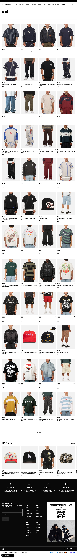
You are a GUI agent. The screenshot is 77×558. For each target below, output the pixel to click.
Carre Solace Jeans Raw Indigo (27, 84)
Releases (54, 4)
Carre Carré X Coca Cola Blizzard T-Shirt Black (65, 319)
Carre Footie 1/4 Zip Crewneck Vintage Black (29, 185)
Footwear (39, 4)
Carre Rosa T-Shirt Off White (26, 385)
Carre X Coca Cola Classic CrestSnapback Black (47, 353)
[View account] (72, 4)
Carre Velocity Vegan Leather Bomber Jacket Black (47, 286)
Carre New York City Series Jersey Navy (9, 84)
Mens (19, 4)
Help (37, 505)
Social (38, 522)
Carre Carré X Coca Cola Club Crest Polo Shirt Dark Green (10, 286)
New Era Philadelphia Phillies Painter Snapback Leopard (64, 473)
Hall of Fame (28, 526)
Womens (23, 4)
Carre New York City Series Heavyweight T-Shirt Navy (65, 52)
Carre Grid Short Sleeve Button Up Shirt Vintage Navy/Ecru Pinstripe (10, 52)
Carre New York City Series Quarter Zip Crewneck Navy (28, 52)
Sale (58, 4)
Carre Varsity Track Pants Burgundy (46, 185)
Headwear (33, 4)
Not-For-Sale (28, 516)
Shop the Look (28, 527)
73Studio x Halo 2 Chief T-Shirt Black (46, 472)
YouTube (37, 530)
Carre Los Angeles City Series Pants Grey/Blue (28, 152)
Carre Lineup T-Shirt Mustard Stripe (9, 419)
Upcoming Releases (29, 515)
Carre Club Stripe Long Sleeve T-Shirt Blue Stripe (65, 420)
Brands (44, 4)
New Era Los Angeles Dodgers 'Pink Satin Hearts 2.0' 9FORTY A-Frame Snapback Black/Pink (28, 473)
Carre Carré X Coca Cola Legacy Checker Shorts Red (47, 319)
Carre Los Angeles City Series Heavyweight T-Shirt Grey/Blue (47, 119)
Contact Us (28, 530)
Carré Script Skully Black (44, 218)
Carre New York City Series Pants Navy (64, 84)
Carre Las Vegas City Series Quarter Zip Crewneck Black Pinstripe (9, 219)
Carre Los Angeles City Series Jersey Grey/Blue (64, 186)
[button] (74, 4)
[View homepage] (6, 4)
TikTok (37, 533)
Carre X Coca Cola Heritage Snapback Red (29, 352)
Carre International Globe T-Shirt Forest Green (29, 420)
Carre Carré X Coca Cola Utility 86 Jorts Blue (65, 219)
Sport (27, 512)
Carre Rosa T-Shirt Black (7, 385)
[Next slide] (75, 460)
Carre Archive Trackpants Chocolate (46, 151)
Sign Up (5, 519)
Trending (49, 4)
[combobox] (65, 4)
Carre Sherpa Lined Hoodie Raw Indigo (46, 51)
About (27, 522)
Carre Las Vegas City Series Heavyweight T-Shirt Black (47, 85)
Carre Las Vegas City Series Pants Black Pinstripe (10, 186)
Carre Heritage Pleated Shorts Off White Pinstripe (65, 386)
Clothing (28, 4)
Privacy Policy (28, 532)
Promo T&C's (28, 536)
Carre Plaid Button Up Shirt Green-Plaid (47, 385)
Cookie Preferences (38, 519)
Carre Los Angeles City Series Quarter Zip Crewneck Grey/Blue (10, 152)
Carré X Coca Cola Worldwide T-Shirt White (65, 285)
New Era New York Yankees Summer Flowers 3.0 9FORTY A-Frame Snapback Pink (10, 473)
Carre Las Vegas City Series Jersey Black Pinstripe (28, 219)
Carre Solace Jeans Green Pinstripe (27, 118)
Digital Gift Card (29, 513)
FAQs (37, 512)
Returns (37, 507)
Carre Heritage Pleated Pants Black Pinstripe (46, 420)
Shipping (37, 508)
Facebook (38, 524)
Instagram (38, 527)
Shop (27, 505)
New (17, 4)
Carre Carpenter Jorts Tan (62, 352)
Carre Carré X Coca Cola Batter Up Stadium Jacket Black (10, 353)
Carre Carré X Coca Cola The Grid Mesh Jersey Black (9, 319)
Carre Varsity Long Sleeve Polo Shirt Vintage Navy (66, 152)
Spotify (37, 532)
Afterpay (37, 515)
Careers (27, 529)
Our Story (27, 524)
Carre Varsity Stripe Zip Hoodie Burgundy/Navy (63, 119)
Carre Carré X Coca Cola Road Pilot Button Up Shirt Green (29, 252)
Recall (37, 510)
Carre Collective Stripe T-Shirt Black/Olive (29, 285)
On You (37, 513)
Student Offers (39, 516)
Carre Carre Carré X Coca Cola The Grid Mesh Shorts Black (28, 319)
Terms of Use (28, 533)
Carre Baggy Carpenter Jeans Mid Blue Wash (10, 118)
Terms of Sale (28, 535)
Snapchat (38, 529)
